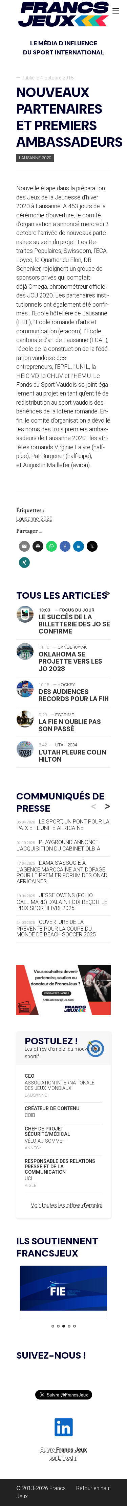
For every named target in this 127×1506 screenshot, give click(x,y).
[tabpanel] (63, 1289)
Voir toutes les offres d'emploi (66, 1205)
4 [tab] (69, 1326)
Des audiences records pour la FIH (74, 695)
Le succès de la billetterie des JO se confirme (74, 624)
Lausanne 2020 (35, 157)
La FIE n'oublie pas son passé (70, 725)
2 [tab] (58, 1326)
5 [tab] (74, 1326)
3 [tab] (63, 1326)
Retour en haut (93, 1488)
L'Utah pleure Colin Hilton (72, 756)
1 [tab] (52, 1326)
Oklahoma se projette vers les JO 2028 (70, 661)
